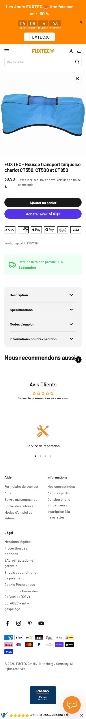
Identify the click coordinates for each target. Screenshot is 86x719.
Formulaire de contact (21, 486)
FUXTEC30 (39, 37)
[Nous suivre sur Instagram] (19, 623)
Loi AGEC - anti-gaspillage (16, 606)
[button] (78, 359)
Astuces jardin (58, 493)
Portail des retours (18, 506)
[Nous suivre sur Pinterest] (30, 623)
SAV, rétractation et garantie (19, 563)
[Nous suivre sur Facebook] (7, 623)
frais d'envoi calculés (54, 180)
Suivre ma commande (20, 499)
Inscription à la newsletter (58, 514)
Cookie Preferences (19, 584)
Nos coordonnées (61, 486)
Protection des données (15, 551)
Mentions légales (17, 541)
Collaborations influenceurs (58, 502)
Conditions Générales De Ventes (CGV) (21, 594)
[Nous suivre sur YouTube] (41, 623)
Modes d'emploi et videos (18, 515)
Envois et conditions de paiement (20, 575)
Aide (7, 493)
